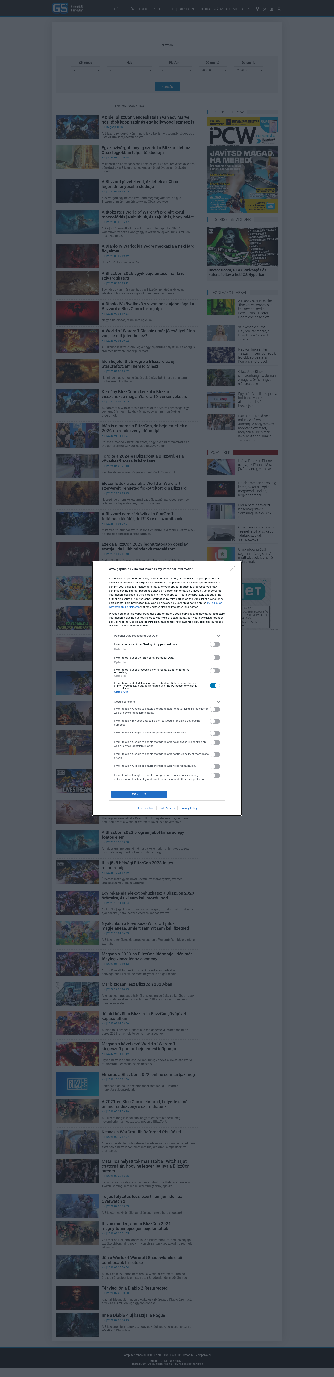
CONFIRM (139, 794)
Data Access (167, 808)
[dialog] (167, 688)
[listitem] (167, 636)
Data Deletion (145, 808)
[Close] (234, 569)
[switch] (215, 644)
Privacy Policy (189, 808)
